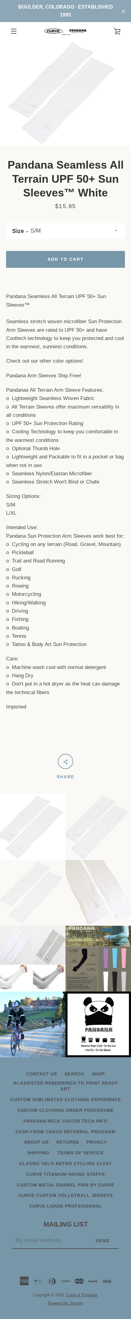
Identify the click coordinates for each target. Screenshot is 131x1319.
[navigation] (13, 31)
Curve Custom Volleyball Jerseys (66, 1195)
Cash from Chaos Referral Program (65, 1131)
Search (74, 1073)
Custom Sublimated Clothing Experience (65, 1099)
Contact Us (41, 1073)
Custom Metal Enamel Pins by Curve (65, 1185)
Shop (98, 1073)
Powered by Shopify (65, 1303)
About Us (36, 1142)
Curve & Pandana (81, 1295)
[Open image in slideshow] (65, 93)
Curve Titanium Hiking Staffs (65, 1174)
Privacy (97, 1142)
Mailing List (66, 1224)
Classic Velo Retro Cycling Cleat (65, 1163)
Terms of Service (80, 1152)
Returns (67, 1142)
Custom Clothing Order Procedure (65, 1110)
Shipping (38, 1152)
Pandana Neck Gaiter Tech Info (65, 1121)
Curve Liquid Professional (65, 1206)
